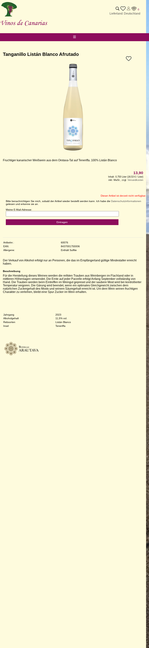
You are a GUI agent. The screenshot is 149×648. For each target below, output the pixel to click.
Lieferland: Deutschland (125, 13)
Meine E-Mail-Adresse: (19, 209)
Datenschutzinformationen (126, 201)
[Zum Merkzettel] (123, 10)
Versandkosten (135, 180)
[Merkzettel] (129, 60)
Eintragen (62, 222)
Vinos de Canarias (23, 22)
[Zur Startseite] (9, 16)
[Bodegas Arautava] (21, 365)
